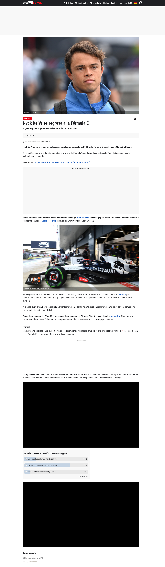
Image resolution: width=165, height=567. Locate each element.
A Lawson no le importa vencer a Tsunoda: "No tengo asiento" (62, 162)
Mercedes (115, 316)
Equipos (114, 3)
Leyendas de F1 (126, 3)
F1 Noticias (68, 3)
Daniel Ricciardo (49, 221)
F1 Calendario (95, 3)
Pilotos (106, 3)
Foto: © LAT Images (30, 112)
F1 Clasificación (81, 3)
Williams (122, 294)
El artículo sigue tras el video (81, 168)
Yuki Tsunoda (83, 217)
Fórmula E (27, 119)
